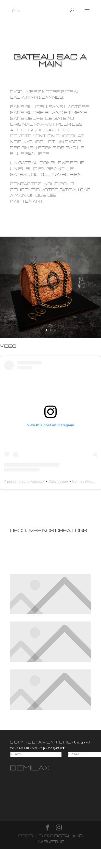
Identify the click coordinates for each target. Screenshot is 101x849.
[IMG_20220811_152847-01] (50, 338)
